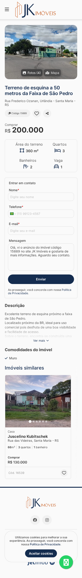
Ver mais (39, 340)
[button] (41, 52)
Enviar (41, 279)
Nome (14, 190)
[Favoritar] (37, 113)
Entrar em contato (22, 183)
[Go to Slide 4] (40, 421)
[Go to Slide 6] (46, 421)
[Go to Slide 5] (43, 421)
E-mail (14, 224)
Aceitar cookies (41, 553)
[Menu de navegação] (7, 9)
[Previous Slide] (8, 52)
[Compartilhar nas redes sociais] (47, 113)
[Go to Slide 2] (33, 421)
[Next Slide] (73, 52)
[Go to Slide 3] (37, 421)
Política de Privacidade (45, 544)
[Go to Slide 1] (30, 421)
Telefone (16, 207)
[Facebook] (35, 520)
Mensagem (17, 240)
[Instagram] (47, 520)
